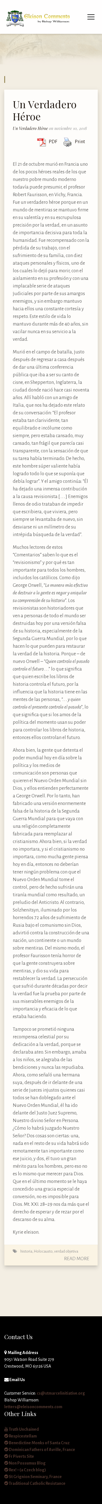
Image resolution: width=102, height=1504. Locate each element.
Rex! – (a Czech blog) (27, 1470)
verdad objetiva (66, 1251)
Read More (76, 1258)
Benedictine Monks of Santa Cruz (39, 1443)
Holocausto (43, 1251)
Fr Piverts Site (21, 1456)
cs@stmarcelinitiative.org (61, 1393)
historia (26, 1251)
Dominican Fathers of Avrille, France (41, 1449)
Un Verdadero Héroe (44, 110)
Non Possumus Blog (27, 1463)
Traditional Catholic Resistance (36, 1483)
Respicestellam (22, 1436)
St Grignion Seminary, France (35, 1476)
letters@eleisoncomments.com (33, 1407)
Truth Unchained (23, 1429)
